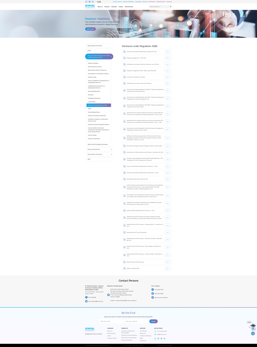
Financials (90, 94)
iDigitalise (170, 345)
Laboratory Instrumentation (129, 335)
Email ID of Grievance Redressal (97, 115)
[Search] (170, 6)
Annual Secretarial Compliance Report (98, 124)
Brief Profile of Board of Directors (97, 70)
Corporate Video (112, 338)
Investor (121, 6)
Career (109, 335)
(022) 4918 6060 (159, 293)
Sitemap (141, 345)
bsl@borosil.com (162, 334)
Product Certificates (145, 335)
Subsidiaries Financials (94, 98)
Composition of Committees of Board (98, 73)
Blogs (141, 338)
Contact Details (92, 135)
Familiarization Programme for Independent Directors (96, 87)
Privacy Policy (135, 345)
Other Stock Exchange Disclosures (98, 144)
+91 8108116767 (159, 289)
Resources (145, 1)
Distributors (152, 1)
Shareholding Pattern (94, 112)
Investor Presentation (94, 138)
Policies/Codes (92, 77)
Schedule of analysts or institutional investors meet (98, 120)
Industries (114, 6)
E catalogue (143, 331)
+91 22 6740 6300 (162, 331)
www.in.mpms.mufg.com (161, 297)
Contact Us (169, 1)
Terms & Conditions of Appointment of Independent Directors (98, 81)
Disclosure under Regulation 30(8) (97, 105)
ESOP (89, 50)
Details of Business (93, 63)
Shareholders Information (95, 154)
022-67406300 (92, 297)
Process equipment (126, 340)
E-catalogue (138, 1)
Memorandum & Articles (95, 45)
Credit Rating (91, 101)
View (167, 51)
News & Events (129, 6)
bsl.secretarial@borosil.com (95, 301)
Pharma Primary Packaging (128, 337)
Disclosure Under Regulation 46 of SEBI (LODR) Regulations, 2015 (99, 56)
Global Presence (160, 1)
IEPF (89, 159)
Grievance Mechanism (94, 149)
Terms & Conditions (127, 345)
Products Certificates (128, 1)
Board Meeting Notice (94, 91)
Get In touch (90, 29)
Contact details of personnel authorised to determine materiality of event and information (98, 129)
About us (100, 6)
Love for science (117, 1)
